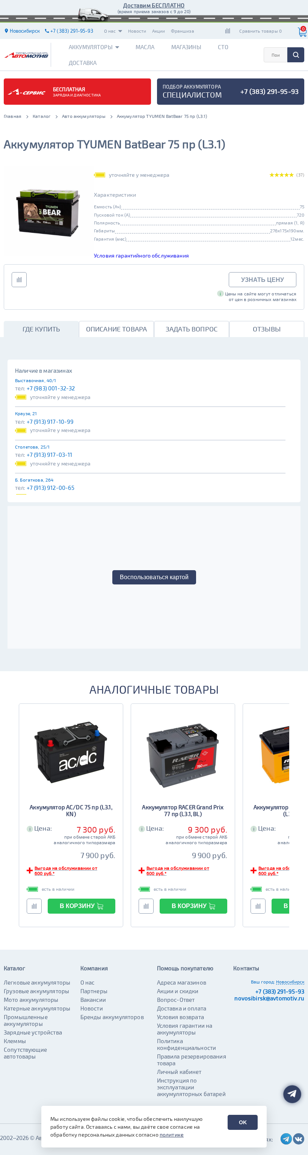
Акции (158, 30)
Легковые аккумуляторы (37, 982)
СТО (223, 47)
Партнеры (93, 991)
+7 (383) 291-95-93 (279, 991)
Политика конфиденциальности (186, 1044)
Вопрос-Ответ (176, 999)
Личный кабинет (179, 1071)
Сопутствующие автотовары (25, 1053)
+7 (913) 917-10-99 (50, 421)
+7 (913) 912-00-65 (51, 487)
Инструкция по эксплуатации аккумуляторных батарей (191, 1087)
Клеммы (15, 1041)
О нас (110, 30)
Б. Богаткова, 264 (34, 479)
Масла (145, 47)
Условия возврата (180, 1016)
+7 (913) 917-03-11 (49, 454)
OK (243, 1122)
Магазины (186, 47)
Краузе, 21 (26, 413)
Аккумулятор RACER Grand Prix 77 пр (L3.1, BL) (182, 810)
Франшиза (182, 30)
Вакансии (93, 999)
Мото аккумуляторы (31, 999)
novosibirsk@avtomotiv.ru (269, 998)
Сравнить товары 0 (260, 30)
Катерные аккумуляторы (37, 1008)
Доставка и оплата (182, 1008)
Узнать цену (262, 280)
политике (172, 1134)
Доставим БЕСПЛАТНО (153, 5)
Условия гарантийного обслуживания (141, 255)
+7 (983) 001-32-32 (51, 388)
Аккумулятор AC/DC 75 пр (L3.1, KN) (71, 810)
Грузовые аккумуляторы (36, 991)
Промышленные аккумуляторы (26, 1020)
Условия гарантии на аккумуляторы (185, 1029)
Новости (137, 30)
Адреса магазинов (181, 982)
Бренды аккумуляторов (112, 1016)
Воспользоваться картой (154, 577)
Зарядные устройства (33, 1032)
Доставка (83, 62)
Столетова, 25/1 (32, 446)
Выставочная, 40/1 (35, 380)
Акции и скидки (178, 991)
